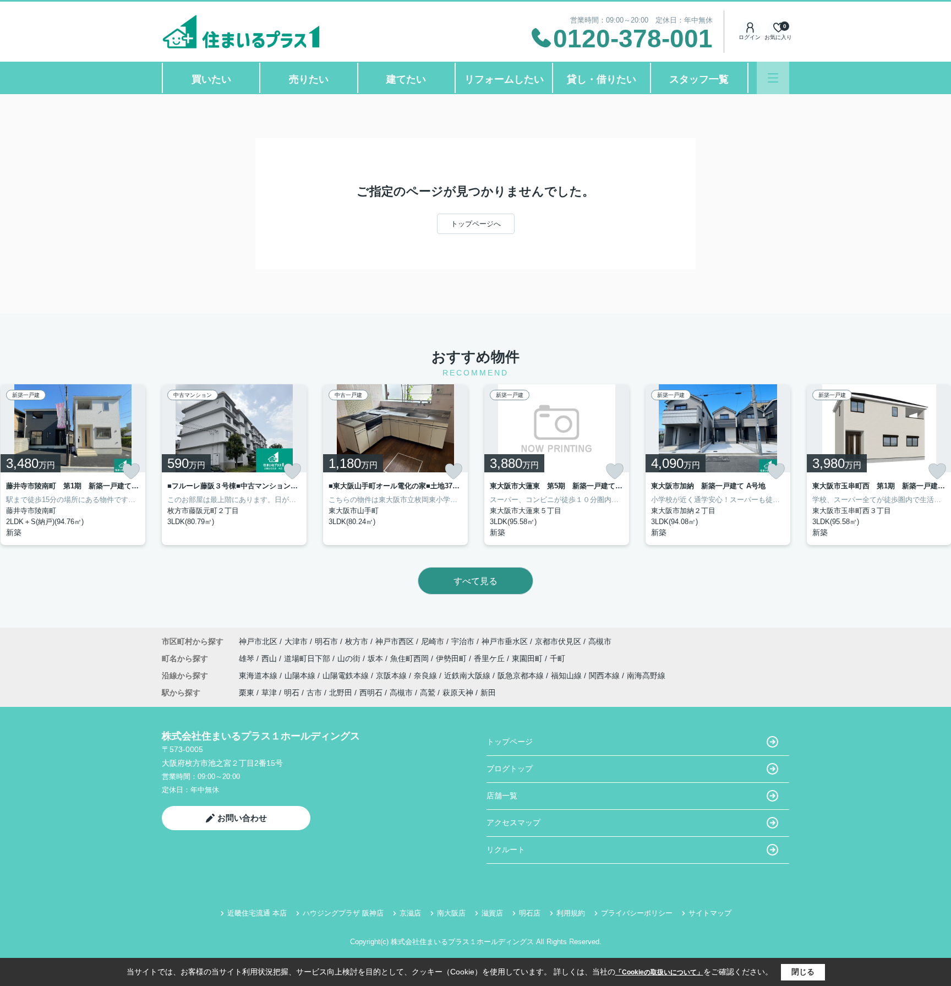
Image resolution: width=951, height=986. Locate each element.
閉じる (803, 971)
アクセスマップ (513, 822)
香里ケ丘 (490, 658)
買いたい (211, 79)
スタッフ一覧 (699, 79)
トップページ (510, 741)
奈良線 (426, 675)
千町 (557, 658)
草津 (269, 692)
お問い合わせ (242, 817)
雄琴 (247, 658)
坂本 (376, 658)
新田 (488, 692)
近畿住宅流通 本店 (257, 913)
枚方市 (356, 641)
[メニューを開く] (773, 78)
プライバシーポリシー (637, 913)
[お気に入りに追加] (131, 471)
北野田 (340, 692)
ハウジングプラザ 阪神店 (343, 913)
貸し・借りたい (601, 79)
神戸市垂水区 (505, 641)
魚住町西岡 (410, 658)
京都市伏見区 (558, 641)
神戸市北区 (258, 641)
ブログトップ (510, 768)
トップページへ (476, 224)
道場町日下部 (308, 658)
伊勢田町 (452, 658)
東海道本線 (259, 675)
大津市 (296, 641)
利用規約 (570, 913)
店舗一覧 (502, 795)
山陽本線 (301, 675)
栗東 (246, 692)
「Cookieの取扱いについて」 (659, 972)
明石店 (529, 913)
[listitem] (234, 464)
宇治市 (462, 641)
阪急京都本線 (522, 675)
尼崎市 (432, 641)
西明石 (370, 692)
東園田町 (528, 658)
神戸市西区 (394, 641)
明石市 (326, 641)
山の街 (350, 658)
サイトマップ (709, 913)
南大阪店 (451, 913)
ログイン (750, 37)
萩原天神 (457, 692)
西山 (270, 658)
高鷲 (427, 692)
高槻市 (599, 641)
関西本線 (605, 675)
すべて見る (475, 581)
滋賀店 (492, 913)
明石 (291, 692)
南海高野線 (646, 675)
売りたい (309, 79)
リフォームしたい (504, 79)
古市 (314, 692)
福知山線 (567, 675)
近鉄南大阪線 (468, 675)
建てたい (406, 79)
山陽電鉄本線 (347, 675)
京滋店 (410, 913)
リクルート (506, 849)
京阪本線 (392, 675)
